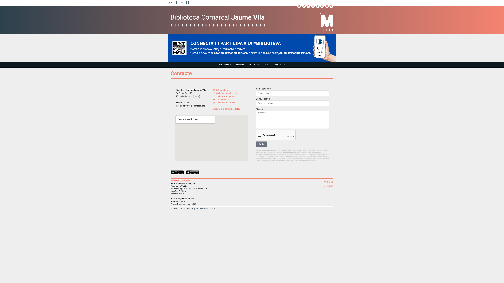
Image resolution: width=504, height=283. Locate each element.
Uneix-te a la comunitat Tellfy (226, 109)
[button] (252, 48)
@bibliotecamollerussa (226, 93)
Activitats (255, 64)
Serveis (240, 64)
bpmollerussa (222, 99)
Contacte (279, 64)
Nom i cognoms (263, 89)
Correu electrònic (263, 99)
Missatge (260, 109)
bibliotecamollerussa (225, 96)
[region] (252, 48)
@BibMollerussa (223, 90)
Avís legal (328, 182)
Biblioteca (225, 64)
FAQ (267, 64)
